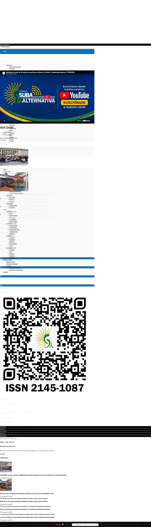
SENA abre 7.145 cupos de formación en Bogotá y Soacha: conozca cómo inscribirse (24, 201)
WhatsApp (3, 436)
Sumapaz (12, 233)
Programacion (13, 205)
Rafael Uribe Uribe (14, 229)
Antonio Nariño (13, 221)
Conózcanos (9, 203)
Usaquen (11, 238)
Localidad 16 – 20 (11, 223)
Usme (10, 130)
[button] (75, 40)
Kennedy (11, 254)
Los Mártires (13, 219)
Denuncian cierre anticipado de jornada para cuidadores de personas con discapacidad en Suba (27, 193)
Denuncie (5, 272)
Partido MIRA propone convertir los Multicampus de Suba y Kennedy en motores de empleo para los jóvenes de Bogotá (33, 168)
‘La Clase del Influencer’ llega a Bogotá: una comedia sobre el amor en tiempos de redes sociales (27, 217)
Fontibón (11, 256)
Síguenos (3, 429)
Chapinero (12, 125)
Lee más (2, 454)
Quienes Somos (7, 260)
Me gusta (3, 427)
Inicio (4, 51)
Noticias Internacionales (15, 67)
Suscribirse (3, 431)
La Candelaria (13, 227)
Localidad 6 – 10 (10, 132)
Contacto (8, 266)
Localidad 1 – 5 (10, 236)
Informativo (9, 65)
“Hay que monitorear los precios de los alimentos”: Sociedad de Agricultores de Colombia (25, 209)
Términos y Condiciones (16, 270)
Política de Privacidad (15, 268)
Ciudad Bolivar (13, 232)
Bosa (10, 252)
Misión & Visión (10, 262)
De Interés (9, 195)
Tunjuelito (11, 133)
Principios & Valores (12, 264)
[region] (75, 22)
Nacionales (12, 68)
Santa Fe (11, 242)
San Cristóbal (13, 244)
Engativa (11, 140)
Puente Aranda (13, 225)
